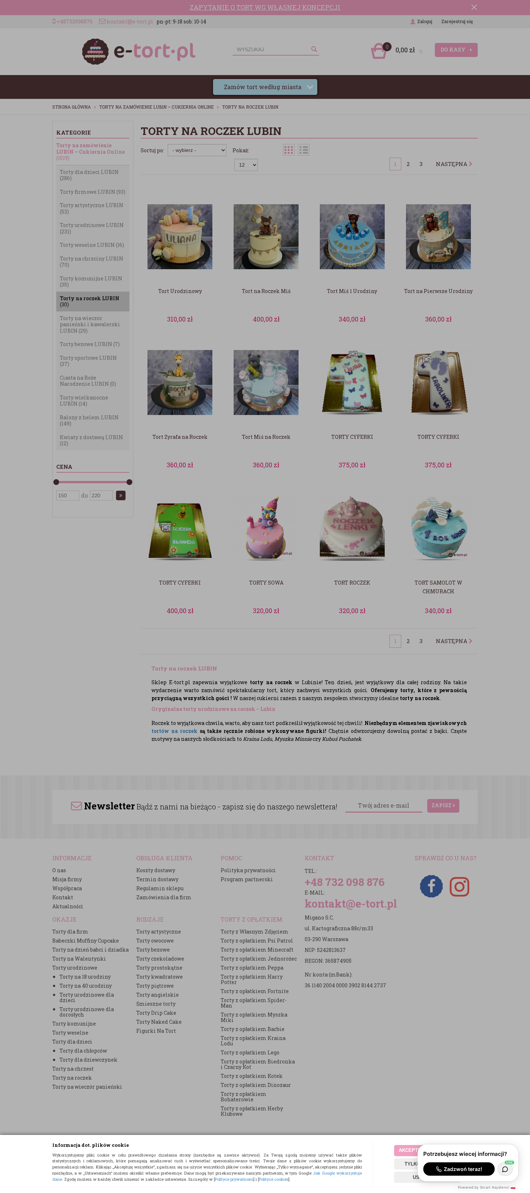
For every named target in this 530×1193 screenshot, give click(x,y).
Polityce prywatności (234, 1179)
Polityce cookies (273, 1179)
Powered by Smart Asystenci (487, 1187)
